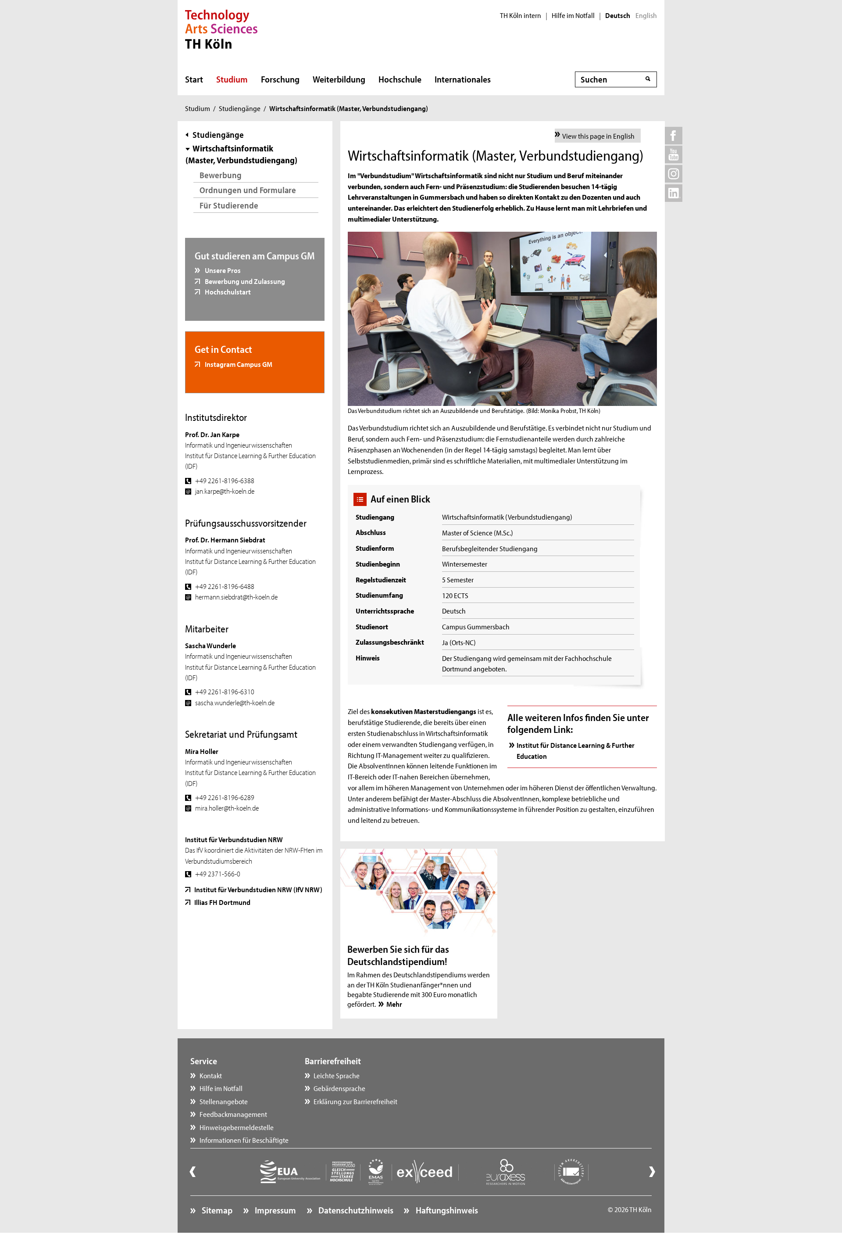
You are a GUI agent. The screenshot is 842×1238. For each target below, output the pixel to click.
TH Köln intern (520, 15)
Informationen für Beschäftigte (244, 1140)
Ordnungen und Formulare (248, 189)
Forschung (280, 79)
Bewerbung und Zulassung (244, 281)
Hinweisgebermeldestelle (237, 1127)
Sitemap (216, 1210)
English (646, 15)
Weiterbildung (339, 79)
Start (194, 79)
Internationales (463, 79)
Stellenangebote (224, 1101)
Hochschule (399, 79)
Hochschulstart (227, 291)
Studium (232, 79)
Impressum (274, 1210)
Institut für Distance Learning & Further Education (576, 750)
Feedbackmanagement (233, 1114)
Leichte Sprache (337, 1075)
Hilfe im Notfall (573, 15)
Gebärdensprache (339, 1088)
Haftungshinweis (446, 1210)
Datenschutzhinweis (355, 1210)
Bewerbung (221, 174)
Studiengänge (239, 108)
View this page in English (598, 135)
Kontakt (211, 1075)
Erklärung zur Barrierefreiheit (355, 1101)
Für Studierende (229, 205)
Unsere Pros (222, 270)
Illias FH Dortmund (222, 902)
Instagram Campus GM (237, 364)
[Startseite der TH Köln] (221, 28)
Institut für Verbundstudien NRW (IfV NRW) (258, 889)
